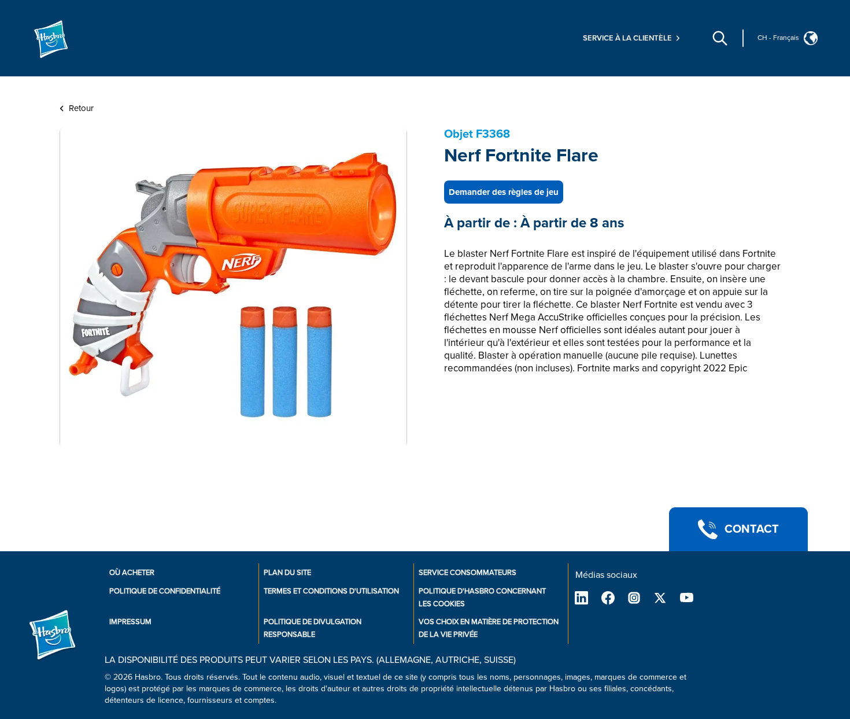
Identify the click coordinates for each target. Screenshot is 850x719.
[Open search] (720, 38)
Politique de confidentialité (164, 591)
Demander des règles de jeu (504, 192)
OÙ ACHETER (131, 572)
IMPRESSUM (130, 621)
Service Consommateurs (467, 572)
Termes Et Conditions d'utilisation (331, 591)
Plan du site (287, 572)
